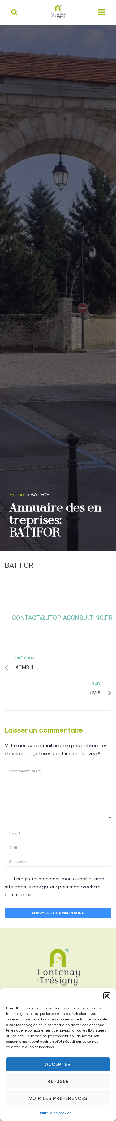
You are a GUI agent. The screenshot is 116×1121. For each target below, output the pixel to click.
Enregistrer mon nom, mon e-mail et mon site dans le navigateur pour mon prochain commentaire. (54, 886)
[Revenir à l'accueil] (58, 969)
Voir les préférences (58, 1098)
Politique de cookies (54, 1112)
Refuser (58, 1081)
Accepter (58, 1064)
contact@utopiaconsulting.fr (62, 618)
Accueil (17, 494)
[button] (107, 996)
